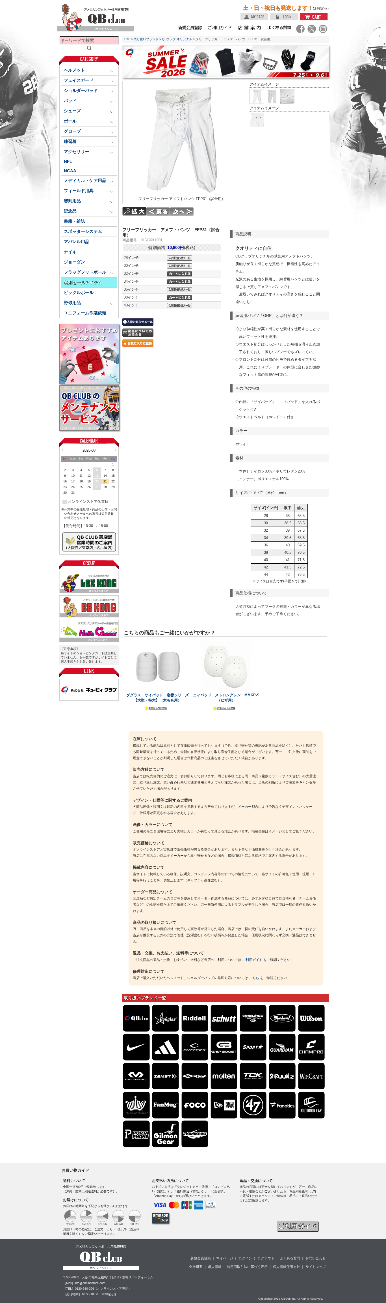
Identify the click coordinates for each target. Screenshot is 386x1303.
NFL (68, 161)
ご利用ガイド (252, 960)
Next (115, 449)
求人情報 (215, 1267)
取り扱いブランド (146, 39)
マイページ (224, 1258)
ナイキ (70, 252)
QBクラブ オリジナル (177, 39)
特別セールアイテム (83, 282)
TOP (127, 39)
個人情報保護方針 (286, 1267)
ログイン (245, 1258)
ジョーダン (74, 262)
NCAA (70, 171)
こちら (254, 978)
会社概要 (196, 1267)
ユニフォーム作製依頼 (85, 313)
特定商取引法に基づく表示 (247, 1267)
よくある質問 (290, 1258)
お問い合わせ (315, 1258)
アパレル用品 (76, 241)
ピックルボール (79, 292)
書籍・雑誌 (74, 221)
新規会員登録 (200, 1258)
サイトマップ (315, 1267)
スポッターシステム (83, 231)
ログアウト (265, 1258)
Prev (62, 449)
